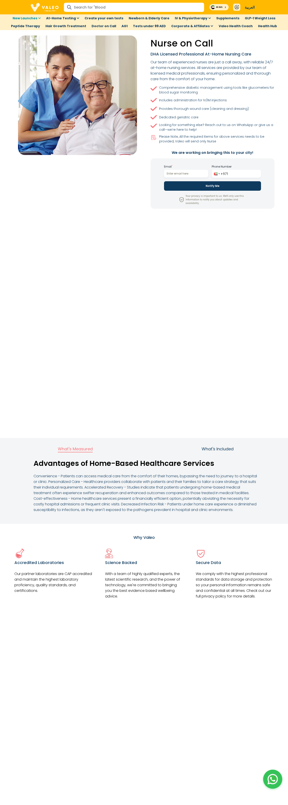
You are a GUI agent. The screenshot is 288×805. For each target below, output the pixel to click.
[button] (216, 173)
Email (168, 166)
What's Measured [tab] (75, 449)
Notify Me (212, 186)
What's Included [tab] (218, 449)
